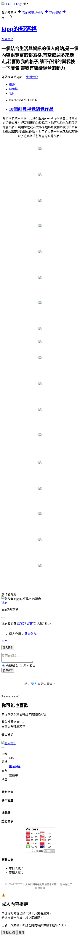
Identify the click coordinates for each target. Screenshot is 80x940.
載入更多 (8, 647)
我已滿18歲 (9, 932)
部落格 (13, 89)
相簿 (12, 84)
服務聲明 (40, 888)
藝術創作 (30, 633)
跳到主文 (7, 39)
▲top (4, 640)
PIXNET (17, 884)
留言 (30, 623)
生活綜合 (32, 77)
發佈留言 (8, 670)
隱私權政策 (66, 884)
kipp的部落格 (19, 28)
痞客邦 (21, 623)
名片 (12, 93)
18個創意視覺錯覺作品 (31, 109)
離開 (21, 932)
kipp (4, 602)
